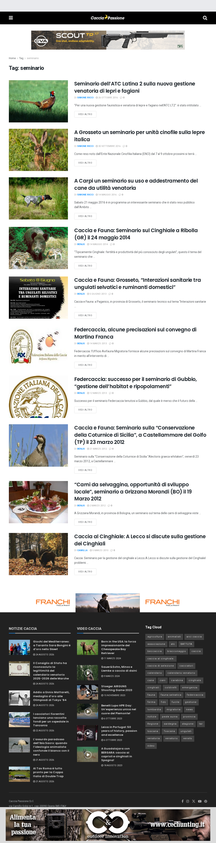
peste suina (170, 716)
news (189, 709)
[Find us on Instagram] (187, 801)
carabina (177, 680)
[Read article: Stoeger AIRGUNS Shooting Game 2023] (87, 692)
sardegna (170, 724)
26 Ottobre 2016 (108, 97)
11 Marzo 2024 (112, 658)
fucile (176, 702)
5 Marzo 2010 (100, 550)
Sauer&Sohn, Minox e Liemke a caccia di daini (119, 669)
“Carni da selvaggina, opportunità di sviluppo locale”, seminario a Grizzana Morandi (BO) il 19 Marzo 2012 (133, 491)
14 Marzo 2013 (98, 343)
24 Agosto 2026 (44, 654)
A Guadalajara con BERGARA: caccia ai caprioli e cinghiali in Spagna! (116, 754)
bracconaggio (176, 651)
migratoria (174, 709)
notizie (152, 716)
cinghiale (195, 680)
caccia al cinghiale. (160, 658)
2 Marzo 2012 (97, 505)
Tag (21, 58)
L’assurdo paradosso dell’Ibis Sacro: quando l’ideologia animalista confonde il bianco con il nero (51, 747)
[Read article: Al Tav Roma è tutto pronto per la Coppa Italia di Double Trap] (19, 774)
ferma (151, 702)
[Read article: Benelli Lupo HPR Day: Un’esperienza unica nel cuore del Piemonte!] (87, 711)
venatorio (171, 738)
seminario (33, 58)
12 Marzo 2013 (98, 393)
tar (201, 724)
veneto (187, 738)
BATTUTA (186, 644)
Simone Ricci (85, 97)
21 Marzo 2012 (98, 449)
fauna (151, 695)
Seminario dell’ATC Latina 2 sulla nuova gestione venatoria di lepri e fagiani (134, 87)
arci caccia (194, 636)
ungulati (186, 731)
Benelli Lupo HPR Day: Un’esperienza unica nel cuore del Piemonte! (118, 709)
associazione (156, 644)
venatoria (153, 738)
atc (173, 644)
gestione (191, 702)
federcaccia (195, 695)
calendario (154, 673)
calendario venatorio (181, 673)
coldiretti (171, 687)
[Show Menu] (11, 18)
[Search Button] (205, 18)
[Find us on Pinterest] (205, 801)
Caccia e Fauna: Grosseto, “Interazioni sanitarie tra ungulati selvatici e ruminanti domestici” (137, 283)
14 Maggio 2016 (107, 195)
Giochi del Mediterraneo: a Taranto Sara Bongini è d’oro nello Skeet (51, 645)
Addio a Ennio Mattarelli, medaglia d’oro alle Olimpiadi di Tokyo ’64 (51, 696)
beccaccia (154, 651)
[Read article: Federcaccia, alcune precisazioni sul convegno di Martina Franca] (38, 347)
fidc (163, 702)
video (151, 746)
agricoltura (154, 636)
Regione (152, 724)
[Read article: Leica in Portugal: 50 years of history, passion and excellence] (87, 732)
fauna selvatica (171, 695)
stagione (188, 724)
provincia (189, 716)
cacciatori (186, 666)
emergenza (189, 687)
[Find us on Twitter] (193, 801)
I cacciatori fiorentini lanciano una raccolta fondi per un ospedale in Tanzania (51, 720)
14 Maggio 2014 (98, 244)
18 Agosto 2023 (112, 765)
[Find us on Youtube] (199, 801)
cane (150, 680)
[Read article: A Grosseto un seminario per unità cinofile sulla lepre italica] (38, 150)
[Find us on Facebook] (183, 801)
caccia (196, 651)
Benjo (81, 244)
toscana (152, 731)
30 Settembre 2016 (109, 146)
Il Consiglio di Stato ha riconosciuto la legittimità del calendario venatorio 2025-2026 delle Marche (51, 670)
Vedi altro (87, 113)
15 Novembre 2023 (114, 695)
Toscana (169, 731)
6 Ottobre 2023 (112, 718)
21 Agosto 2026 (44, 760)
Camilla (82, 550)
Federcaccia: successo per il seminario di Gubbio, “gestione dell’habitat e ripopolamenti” (135, 383)
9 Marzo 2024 (111, 676)
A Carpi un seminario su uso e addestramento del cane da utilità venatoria (136, 184)
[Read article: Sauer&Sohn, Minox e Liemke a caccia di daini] (87, 672)
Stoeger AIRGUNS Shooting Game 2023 (116, 688)
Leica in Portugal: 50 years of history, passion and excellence (119, 731)
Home (12, 58)
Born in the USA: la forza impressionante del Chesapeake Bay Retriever (118, 647)
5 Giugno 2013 (97, 294)
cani (163, 680)
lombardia (154, 709)
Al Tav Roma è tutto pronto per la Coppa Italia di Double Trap (48, 772)
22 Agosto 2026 (44, 730)
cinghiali (153, 687)
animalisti (174, 636)
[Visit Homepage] (107, 18)
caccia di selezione (160, 666)
